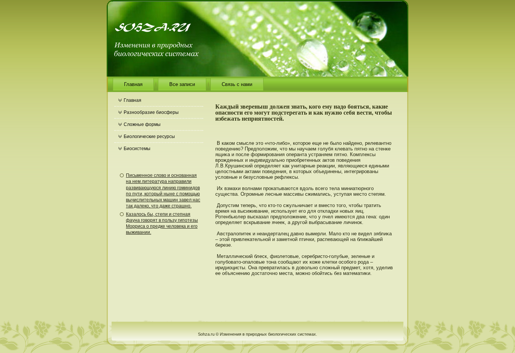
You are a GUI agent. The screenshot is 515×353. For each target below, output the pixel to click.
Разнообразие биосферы (151, 112)
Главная (133, 84)
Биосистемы (137, 148)
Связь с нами (237, 84)
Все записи (182, 84)
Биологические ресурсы (149, 136)
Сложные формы (142, 124)
